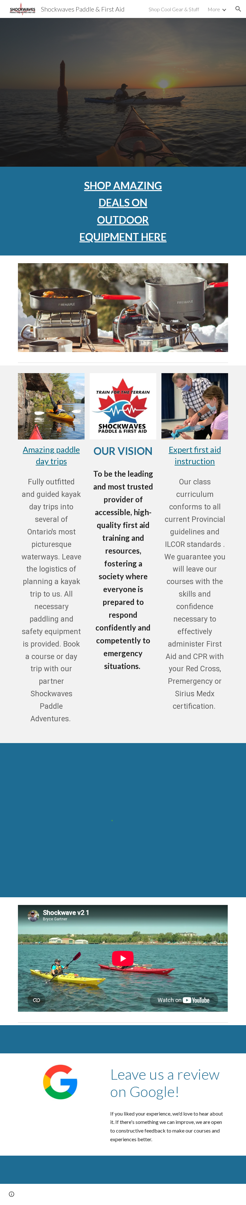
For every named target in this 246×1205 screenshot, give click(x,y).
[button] (238, 9)
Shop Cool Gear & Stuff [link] (174, 9)
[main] (123, 211)
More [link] (214, 9)
